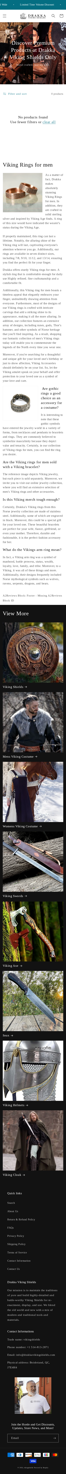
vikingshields (28, 1468)
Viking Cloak (12, 1175)
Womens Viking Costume (20, 826)
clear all (49, 122)
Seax (6, 1035)
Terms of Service (17, 1252)
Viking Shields (13, 687)
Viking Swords (13, 896)
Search (11, 1203)
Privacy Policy (15, 1236)
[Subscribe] (54, 1438)
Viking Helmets (13, 1105)
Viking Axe (11, 965)
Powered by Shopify (41, 1468)
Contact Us (13, 1269)
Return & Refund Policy (21, 1219)
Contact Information (18, 1260)
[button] (5, 16)
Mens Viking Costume (18, 756)
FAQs (10, 1227)
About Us (12, 1211)
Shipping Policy (16, 1244)
